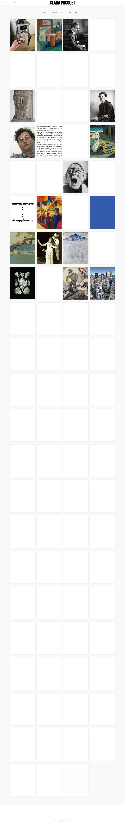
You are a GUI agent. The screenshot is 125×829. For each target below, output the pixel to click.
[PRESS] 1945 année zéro (48, 521)
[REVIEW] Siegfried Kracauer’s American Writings (102, 664)
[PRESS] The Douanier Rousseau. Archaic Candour (75, 487)
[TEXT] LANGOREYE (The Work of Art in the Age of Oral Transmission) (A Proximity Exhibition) (21, 28)
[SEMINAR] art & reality (47, 699)
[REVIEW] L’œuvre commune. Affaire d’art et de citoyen (49, 664)
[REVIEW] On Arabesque (74, 734)
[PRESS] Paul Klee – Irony (48, 486)
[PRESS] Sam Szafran (46, 95)
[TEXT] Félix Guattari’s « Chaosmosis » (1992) (20, 132)
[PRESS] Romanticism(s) (73, 308)
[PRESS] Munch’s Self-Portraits (73, 97)
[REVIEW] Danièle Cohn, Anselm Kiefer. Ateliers (47, 593)
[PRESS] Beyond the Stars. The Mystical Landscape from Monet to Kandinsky (49, 417)
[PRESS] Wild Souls (99, 237)
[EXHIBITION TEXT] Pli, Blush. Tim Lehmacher (22, 735)
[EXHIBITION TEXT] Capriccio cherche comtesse (22, 771)
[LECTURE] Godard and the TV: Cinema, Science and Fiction (48, 736)
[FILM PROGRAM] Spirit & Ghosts (101, 558)
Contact (69, 12)
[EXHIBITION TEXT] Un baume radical (47, 132)
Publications (53, 12)
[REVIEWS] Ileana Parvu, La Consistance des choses (101, 61)
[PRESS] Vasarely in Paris (74, 202)
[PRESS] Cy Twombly (19, 450)
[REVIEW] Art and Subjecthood (71, 664)
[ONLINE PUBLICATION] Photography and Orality (74, 380)
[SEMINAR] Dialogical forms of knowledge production (48, 309)
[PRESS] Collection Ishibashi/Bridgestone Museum (73, 417)
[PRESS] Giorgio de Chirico (101, 131)
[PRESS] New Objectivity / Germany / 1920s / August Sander (101, 98)
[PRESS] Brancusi (71, 60)
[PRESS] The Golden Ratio (48, 273)
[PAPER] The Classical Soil (101, 628)
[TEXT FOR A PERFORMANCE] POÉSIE (75, 771)
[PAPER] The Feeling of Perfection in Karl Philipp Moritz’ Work (21, 665)
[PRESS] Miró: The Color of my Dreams (101, 203)
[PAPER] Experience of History (73, 629)
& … (62, 12)
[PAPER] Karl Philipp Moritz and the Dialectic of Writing (102, 700)
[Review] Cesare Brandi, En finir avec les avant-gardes (101, 26)
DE (81, 12)
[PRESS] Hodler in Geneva (74, 237)
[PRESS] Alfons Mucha (47, 237)
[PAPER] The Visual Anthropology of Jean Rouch (49, 451)
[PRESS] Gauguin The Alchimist (100, 345)
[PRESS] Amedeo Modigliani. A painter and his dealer (22, 97)
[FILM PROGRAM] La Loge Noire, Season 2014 (74, 558)
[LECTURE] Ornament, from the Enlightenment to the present (21, 169)
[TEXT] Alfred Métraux (47, 166)
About (44, 12)
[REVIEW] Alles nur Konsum (102, 592)
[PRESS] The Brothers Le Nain (101, 416)
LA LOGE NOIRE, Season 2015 (22, 557)
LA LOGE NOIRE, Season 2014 (49, 557)
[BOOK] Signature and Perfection (100, 380)
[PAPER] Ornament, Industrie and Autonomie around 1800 (75, 132)
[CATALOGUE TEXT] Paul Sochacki (21, 203)
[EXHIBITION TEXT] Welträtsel (19, 274)
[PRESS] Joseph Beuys (20, 521)
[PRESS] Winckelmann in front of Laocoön (20, 629)
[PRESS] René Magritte (100, 450)
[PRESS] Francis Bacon (73, 166)
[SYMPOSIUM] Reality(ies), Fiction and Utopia (74, 593)
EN (76, 12)
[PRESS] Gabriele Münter (47, 25)
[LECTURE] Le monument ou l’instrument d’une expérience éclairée (49, 772)
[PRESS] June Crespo (19, 60)
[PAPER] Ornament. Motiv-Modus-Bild (74, 700)
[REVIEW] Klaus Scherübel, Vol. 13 (21, 700)
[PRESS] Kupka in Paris (73, 273)
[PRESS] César (17, 344)
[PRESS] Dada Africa (72, 344)
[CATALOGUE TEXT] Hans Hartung (101, 168)
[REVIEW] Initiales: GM (20, 592)
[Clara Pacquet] (62, 2)
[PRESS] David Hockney (47, 379)
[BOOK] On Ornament (46, 60)
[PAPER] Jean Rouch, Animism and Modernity (22, 239)
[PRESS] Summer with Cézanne (20, 380)
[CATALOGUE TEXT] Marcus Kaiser (102, 274)
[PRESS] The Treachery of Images (74, 451)
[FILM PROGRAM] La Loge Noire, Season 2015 (101, 522)
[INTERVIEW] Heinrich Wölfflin (73, 26)
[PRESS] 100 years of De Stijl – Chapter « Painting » (22, 416)
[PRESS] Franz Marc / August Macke (49, 203)
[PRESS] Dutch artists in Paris (102, 308)
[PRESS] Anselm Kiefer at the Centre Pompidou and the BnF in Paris (102, 488)
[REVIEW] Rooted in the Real (48, 628)
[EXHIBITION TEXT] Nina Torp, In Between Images (74, 522)
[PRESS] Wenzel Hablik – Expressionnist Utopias (47, 345)
